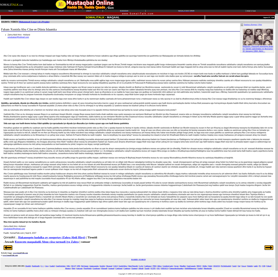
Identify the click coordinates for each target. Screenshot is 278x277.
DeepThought (133, 266)
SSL (158, 268)
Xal (239, 266)
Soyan (176, 266)
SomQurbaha (60, 266)
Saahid (52, 266)
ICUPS (153, 268)
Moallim (183, 266)
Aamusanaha (94, 266)
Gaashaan (96, 268)
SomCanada (191, 266)
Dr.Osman (84, 266)
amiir (256, 266)
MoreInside (208, 268)
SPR (78, 266)
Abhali (141, 268)
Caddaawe (148, 266)
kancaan (80, 268)
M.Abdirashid (226, 266)
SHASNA (216, 266)
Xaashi (147, 268)
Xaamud (134, 268)
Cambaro (127, 268)
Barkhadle (36, 266)
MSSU (199, 266)
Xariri (234, 266)
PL (260, 266)
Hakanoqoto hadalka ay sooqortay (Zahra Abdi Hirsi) (51, 237)
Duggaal (109, 266)
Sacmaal (111, 268)
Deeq (73, 268)
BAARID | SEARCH (138, 259)
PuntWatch (88, 268)
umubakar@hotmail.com (18, 37)
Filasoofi (104, 268)
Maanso (68, 268)
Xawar (243, 266)
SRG (68, 266)
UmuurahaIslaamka (176, 268)
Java (46, 266)
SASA (115, 266)
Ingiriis (102, 266)
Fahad (269, 266)
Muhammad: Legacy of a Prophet (34, 22)
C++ (42, 266)
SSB (263, 266)
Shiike (205, 266)
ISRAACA (164, 268)
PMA (154, 266)
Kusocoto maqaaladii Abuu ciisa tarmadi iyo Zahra (47, 241)
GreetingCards (168, 266)
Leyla (141, 266)
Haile (210, 266)
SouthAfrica (123, 266)
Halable (250, 266)
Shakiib (28, 266)
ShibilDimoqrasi (190, 268)
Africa (159, 266)
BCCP (73, 266)
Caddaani (119, 268)
